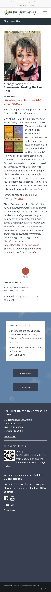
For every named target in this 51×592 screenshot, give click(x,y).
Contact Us (22, 5)
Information (21, 2)
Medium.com (14, 244)
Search (31, 5)
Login (29, 2)
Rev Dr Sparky (32, 244)
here (20, 198)
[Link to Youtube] (45, 589)
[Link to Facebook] (41, 589)
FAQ (12, 2)
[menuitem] (12, 1)
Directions (37, 2)
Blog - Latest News (12, 21)
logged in (23, 296)
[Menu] (43, 13)
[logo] (21, 13)
